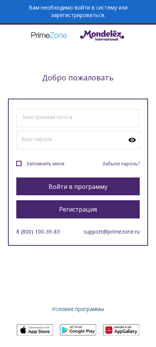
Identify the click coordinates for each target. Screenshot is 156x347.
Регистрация (78, 209)
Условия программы (78, 308)
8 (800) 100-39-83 (38, 231)
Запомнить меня (45, 163)
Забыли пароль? (121, 163)
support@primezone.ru (112, 231)
